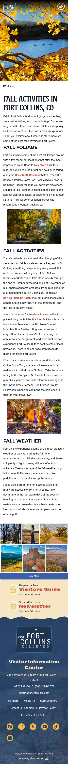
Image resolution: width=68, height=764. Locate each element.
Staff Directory (48, 700)
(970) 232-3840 (23, 686)
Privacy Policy (47, 708)
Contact (14, 708)
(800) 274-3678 (45, 686)
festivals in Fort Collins (42, 314)
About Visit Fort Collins (34, 715)
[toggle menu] (61, 6)
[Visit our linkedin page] (10, 738)
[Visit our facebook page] (10, 726)
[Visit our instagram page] (21, 726)
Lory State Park (43, 165)
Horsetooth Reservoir (28, 175)
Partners (13, 700)
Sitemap (29, 708)
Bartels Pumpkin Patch (17, 297)
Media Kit (29, 700)
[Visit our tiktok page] (56, 726)
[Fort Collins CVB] (9, 7)
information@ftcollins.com (34, 692)
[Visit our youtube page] (44, 726)
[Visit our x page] (33, 726)
